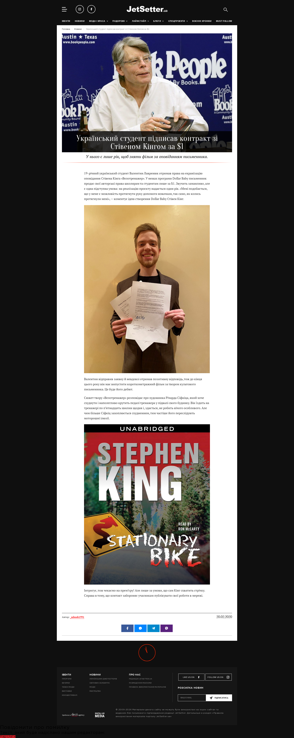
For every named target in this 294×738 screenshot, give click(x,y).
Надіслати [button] (7, 736)
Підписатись (221, 698)
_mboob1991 (77, 617)
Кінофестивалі (69, 695)
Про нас (135, 674)
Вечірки (66, 683)
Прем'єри (66, 679)
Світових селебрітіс (99, 683)
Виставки (67, 691)
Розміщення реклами (140, 683)
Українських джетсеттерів (103, 679)
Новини (95, 674)
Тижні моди (68, 687)
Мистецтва (95, 691)
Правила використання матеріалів (147, 687)
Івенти (66, 674)
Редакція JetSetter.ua (140, 679)
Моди (92, 687)
